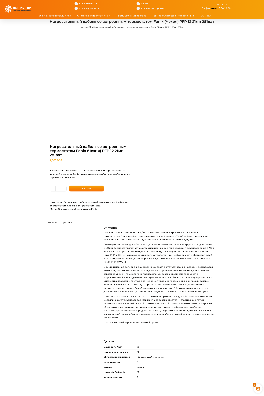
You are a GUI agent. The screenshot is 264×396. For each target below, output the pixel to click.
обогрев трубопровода (150, 357)
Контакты (221, 4)
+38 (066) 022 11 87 (88, 3)
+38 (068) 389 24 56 (89, 8)
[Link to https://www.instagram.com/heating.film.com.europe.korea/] (204, 3)
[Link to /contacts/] (212, 3)
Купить (86, 188)
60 (138, 372)
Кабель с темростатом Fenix (84, 205)
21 (138, 352)
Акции (144, 3)
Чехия (140, 367)
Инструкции (157, 8)
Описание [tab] (51, 222)
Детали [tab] (67, 222)
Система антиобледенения (80, 202)
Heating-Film (86, 27)
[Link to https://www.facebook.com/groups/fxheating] (200, 3)
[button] (221, 16)
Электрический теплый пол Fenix (77, 209)
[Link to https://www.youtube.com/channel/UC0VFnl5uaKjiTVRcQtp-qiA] (208, 3)
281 (138, 347)
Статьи (145, 8)
